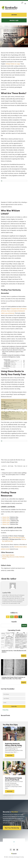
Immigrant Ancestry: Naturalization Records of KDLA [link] (14, 651)
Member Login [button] (14, 20)
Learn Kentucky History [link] (12, 31)
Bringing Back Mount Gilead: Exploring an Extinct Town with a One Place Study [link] (13, 677)
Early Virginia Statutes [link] (8, 555)
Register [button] (23, 655)
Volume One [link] (5, 517)
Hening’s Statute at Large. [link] (12, 64)
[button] (8, 617)
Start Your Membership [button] (12, 828)
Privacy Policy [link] (5, 709)
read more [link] (9, 755)
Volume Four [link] (5, 522)
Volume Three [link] (6, 520)
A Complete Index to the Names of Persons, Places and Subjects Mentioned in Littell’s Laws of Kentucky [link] (14, 311)
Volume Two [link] (5, 519)
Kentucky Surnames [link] (10, 30)
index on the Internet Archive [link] (17, 537)
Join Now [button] (14, 15)
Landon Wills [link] (6, 593)
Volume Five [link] (5, 524)
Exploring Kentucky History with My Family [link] (13, 744)
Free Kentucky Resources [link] (11, 29)
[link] (9, 8)
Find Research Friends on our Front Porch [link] (13, 779)
